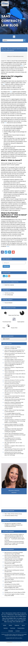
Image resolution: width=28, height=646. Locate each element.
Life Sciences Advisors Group (11, 515)
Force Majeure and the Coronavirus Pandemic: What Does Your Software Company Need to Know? (13, 439)
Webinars (17, 625)
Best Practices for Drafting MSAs (12, 565)
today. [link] (7, 246)
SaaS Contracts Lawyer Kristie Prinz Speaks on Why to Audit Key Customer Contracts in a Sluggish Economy (15, 386)
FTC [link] (4, 84)
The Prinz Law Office (9, 293)
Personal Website (8, 302)
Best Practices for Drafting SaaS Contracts (14, 570)
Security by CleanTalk (16, 642)
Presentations (21, 628)
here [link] (22, 65)
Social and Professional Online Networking (14, 589)
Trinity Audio (15, 56)
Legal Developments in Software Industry (14, 567)
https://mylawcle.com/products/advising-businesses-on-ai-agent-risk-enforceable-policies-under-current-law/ (14, 543)
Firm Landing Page (9, 294)
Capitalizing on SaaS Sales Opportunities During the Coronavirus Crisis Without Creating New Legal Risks (14, 430)
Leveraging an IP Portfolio (10, 584)
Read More (14, 492)
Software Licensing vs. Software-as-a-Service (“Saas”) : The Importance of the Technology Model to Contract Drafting (15, 421)
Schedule (10, 631)
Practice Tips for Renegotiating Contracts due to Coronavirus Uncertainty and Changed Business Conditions (15, 435)
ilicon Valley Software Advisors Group (13, 513)
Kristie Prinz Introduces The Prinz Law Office (14, 380)
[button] (14, 37)
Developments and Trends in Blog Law (13, 592)
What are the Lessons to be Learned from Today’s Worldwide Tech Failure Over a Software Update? (14, 407)
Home (4, 625)
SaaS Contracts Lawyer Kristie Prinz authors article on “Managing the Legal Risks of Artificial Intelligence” (14, 364)
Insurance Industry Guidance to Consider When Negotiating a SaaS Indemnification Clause (14, 426)
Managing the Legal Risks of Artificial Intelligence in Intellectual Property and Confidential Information (13, 525)
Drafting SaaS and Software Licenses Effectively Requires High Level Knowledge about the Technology (14, 454)
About (23, 625)
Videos (10, 625)
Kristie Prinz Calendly (9, 285)
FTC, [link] (5, 122)
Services (6, 628)
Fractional (12, 628)
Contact (17, 631)
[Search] (24, 40)
